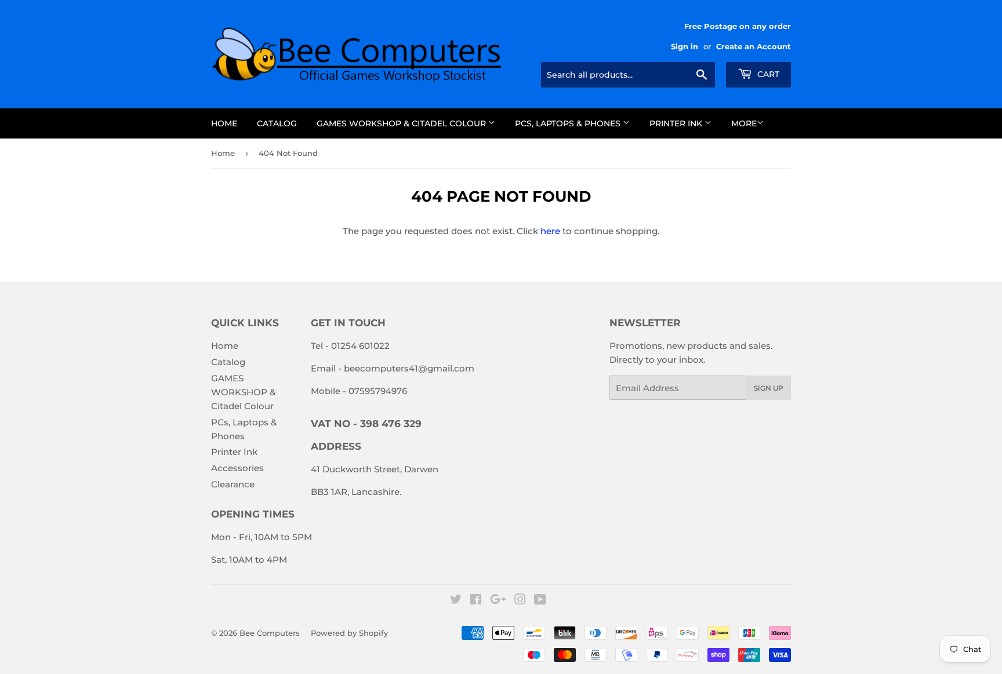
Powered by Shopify (349, 632)
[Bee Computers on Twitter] (456, 600)
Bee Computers (269, 632)
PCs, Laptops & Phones (569, 123)
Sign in (684, 46)
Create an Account (753, 46)
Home (224, 123)
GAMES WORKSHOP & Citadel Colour (402, 123)
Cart (767, 74)
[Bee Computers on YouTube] (540, 600)
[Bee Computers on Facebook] (476, 600)
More (744, 123)
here (550, 230)
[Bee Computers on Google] (498, 600)
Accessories (237, 467)
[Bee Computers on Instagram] (520, 600)
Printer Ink (677, 123)
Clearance (233, 484)
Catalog (277, 123)
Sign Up (768, 388)
